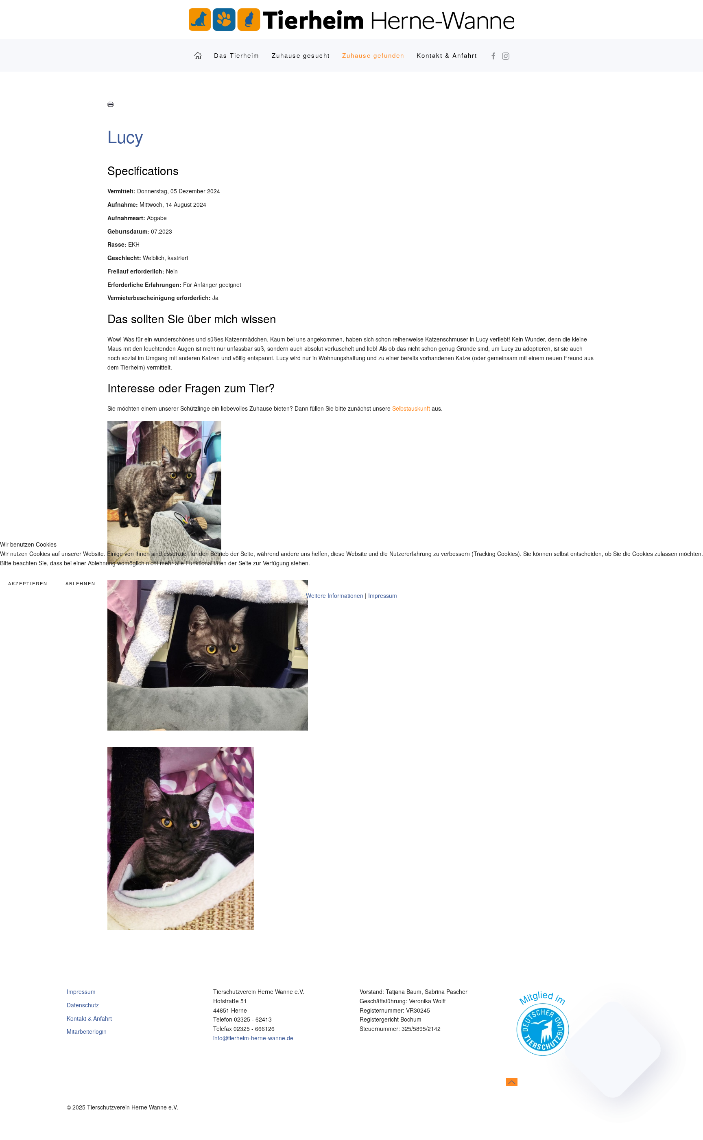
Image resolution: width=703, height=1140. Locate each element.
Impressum (382, 595)
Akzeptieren (28, 583)
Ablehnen (80, 583)
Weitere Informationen (334, 595)
